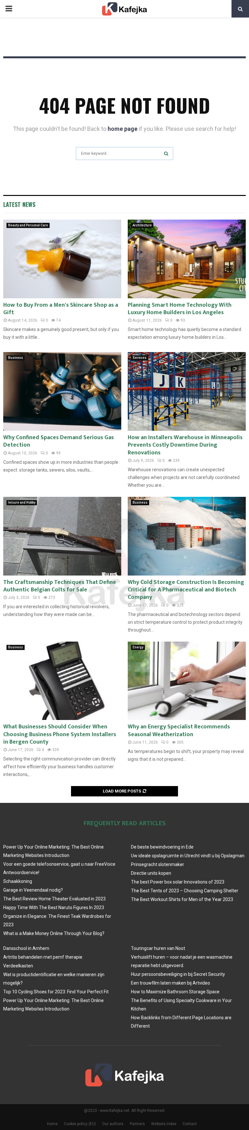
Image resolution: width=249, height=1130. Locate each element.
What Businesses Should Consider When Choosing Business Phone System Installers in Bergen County (59, 734)
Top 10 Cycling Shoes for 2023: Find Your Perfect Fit (56, 991)
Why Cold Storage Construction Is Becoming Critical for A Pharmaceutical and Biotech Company (186, 589)
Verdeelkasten (18, 965)
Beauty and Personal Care (28, 225)
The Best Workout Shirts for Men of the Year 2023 (182, 899)
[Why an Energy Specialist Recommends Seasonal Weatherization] (187, 681)
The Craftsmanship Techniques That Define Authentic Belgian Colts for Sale (59, 586)
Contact (190, 1124)
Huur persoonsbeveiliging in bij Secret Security (178, 974)
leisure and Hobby (21, 502)
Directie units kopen (151, 873)
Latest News (19, 204)
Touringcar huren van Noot (158, 948)
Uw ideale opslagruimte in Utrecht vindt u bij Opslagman (187, 855)
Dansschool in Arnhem (26, 948)
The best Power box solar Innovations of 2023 (177, 882)
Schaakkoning (17, 881)
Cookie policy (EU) (80, 1124)
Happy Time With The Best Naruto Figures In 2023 (53, 907)
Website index (163, 1124)
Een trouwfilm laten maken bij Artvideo (170, 983)
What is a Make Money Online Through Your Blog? (53, 933)
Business (15, 358)
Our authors (113, 1124)
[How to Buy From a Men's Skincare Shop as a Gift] (62, 259)
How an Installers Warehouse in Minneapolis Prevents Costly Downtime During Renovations (185, 445)
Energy (138, 647)
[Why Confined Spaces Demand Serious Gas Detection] (62, 391)
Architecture (142, 225)
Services (140, 358)
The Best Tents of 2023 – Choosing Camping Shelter (184, 890)
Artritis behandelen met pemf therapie (42, 957)
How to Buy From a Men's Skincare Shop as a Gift (60, 308)
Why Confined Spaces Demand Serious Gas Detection (58, 441)
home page (122, 128)
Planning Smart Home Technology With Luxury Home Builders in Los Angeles (179, 308)
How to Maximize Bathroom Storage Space (175, 991)
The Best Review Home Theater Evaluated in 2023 (54, 898)
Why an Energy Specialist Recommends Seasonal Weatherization (179, 730)
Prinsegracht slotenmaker (157, 864)
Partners (137, 1124)
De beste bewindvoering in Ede (162, 847)
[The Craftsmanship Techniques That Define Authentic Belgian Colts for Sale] (62, 536)
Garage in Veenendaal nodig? (33, 890)
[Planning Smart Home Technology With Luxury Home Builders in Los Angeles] (187, 259)
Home (52, 1124)
